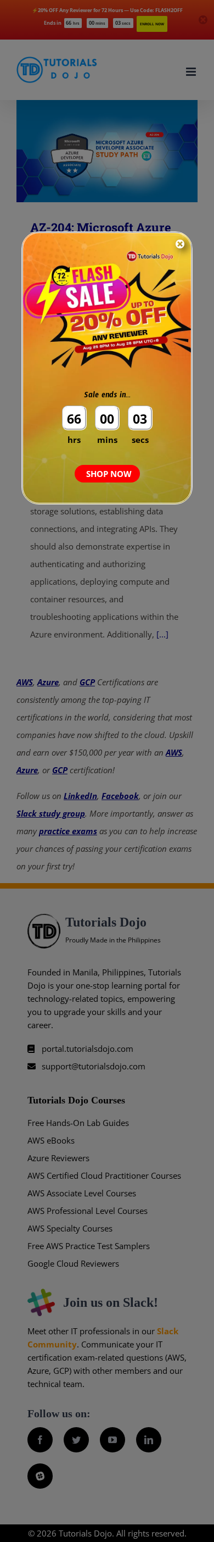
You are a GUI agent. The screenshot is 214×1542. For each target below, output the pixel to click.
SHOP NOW (109, 473)
